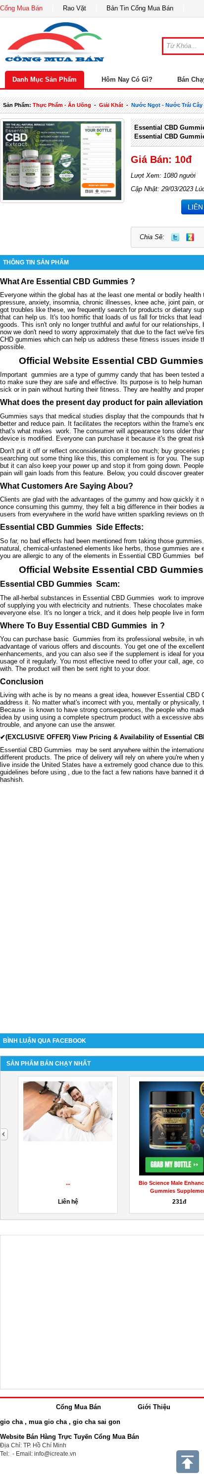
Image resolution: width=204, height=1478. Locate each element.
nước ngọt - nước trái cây (167, 105)
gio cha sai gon (96, 1422)
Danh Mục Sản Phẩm (44, 79)
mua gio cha (48, 1422)
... (68, 1183)
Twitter (175, 237)
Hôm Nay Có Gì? (127, 79)
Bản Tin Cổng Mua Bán (139, 8)
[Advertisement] (102, 907)
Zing (190, 237)
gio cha (11, 1422)
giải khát (111, 105)
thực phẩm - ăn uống (62, 105)
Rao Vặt (74, 8)
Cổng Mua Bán (21, 8)
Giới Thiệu (154, 1407)
